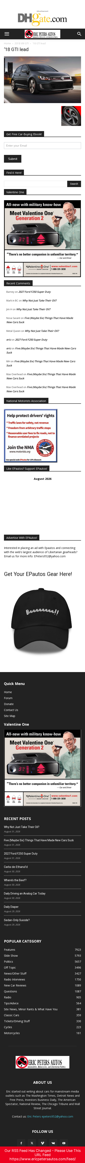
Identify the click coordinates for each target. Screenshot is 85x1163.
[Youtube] (64, 1143)
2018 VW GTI (22, 43)
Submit (12, 158)
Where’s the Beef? (15, 880)
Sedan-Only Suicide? (17, 920)
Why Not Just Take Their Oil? (39, 300)
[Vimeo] (42, 1143)
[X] (32, 1143)
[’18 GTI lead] (42, 102)
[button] (6, 34)
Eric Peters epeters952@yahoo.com (50, 1116)
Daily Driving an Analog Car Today (24, 893)
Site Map (9, 716)
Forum (8, 698)
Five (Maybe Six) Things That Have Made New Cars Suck (39, 840)
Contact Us (11, 710)
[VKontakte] (53, 1143)
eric (8, 339)
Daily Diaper (11, 906)
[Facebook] (21, 1143)
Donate (9, 704)
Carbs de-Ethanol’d (16, 866)
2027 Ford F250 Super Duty (34, 292)
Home (7, 43)
